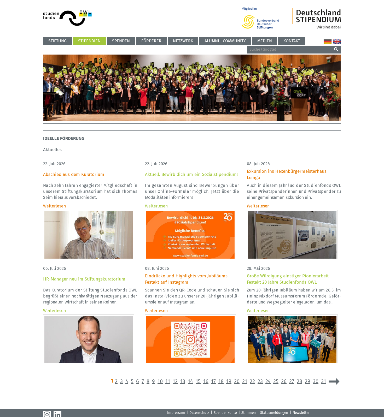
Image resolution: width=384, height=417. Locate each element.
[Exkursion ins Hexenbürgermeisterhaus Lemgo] (292, 236)
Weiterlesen (54, 206)
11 (167, 381)
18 (221, 381)
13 (182, 381)
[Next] (334, 381)
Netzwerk (183, 40)
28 (299, 381)
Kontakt (291, 40)
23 (260, 381)
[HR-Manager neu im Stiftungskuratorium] (88, 340)
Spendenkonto (225, 412)
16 (205, 381)
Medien (264, 40)
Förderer (151, 40)
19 (228, 381)
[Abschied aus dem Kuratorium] (88, 236)
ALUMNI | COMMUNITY (225, 40)
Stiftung (57, 40)
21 (244, 381)
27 (291, 381)
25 (275, 381)
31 (323, 381)
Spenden (121, 40)
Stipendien (89, 40)
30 (315, 381)
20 (237, 381)
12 (175, 381)
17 (213, 381)
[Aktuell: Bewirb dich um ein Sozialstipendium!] (190, 236)
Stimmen (248, 412)
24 (268, 381)
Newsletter (301, 412)
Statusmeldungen (274, 412)
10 (160, 381)
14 (190, 381)
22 (252, 381)
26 (284, 381)
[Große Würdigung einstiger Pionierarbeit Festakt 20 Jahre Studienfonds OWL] (292, 340)
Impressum (176, 412)
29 (307, 381)
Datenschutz (199, 412)
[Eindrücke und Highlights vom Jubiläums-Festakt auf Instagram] (190, 340)
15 (198, 381)
